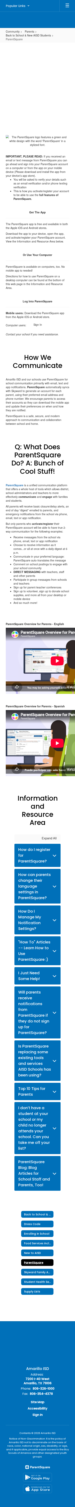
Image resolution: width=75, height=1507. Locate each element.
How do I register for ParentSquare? (34, 855)
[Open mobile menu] (67, 6)
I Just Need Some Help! (29, 975)
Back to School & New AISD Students (28, 35)
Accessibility (37, 1408)
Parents (29, 31)
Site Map (37, 1402)
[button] (17, 6)
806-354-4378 (41, 1394)
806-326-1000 (43, 1388)
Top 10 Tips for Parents (31, 1091)
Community (13, 31)
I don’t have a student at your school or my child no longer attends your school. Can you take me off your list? (34, 1128)
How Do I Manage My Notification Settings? (29, 920)
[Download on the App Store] (37, 1488)
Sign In (37, 324)
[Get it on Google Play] (37, 1477)
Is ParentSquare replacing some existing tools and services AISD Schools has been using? (34, 1060)
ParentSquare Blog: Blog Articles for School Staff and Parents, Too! (34, 1173)
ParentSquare (14, 485)
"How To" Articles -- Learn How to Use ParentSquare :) (34, 950)
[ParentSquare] (37, 1467)
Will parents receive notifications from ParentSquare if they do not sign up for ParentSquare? (33, 1012)
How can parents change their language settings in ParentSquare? (34, 886)
